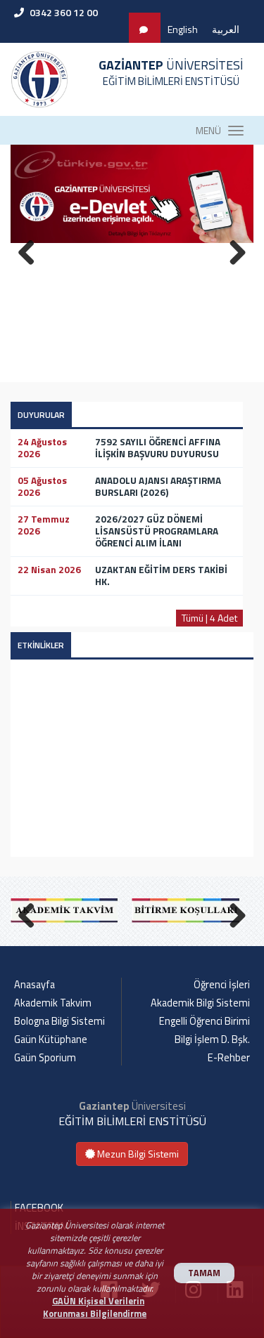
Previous (32, 913)
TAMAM (204, 1273)
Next (232, 913)
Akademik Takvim (53, 1003)
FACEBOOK (39, 1208)
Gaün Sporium (45, 1057)
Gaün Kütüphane (50, 1039)
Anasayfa (34, 984)
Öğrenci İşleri (222, 984)
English (183, 29)
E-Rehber (229, 1057)
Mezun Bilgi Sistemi (137, 1153)
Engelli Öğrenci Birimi (204, 1021)
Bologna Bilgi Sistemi (59, 1021)
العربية (225, 29)
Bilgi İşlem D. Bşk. (212, 1039)
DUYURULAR (41, 414)
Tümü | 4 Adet (209, 617)
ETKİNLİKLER (41, 645)
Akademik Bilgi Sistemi (200, 1003)
